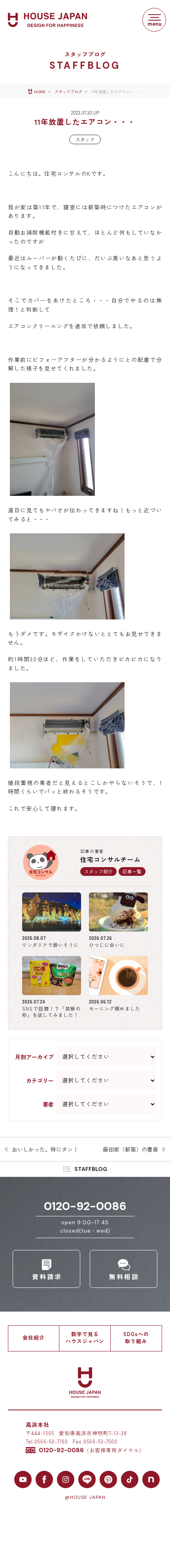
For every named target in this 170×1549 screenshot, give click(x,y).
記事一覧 (132, 871)
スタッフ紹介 (98, 871)
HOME (39, 91)
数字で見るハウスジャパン (85, 1337)
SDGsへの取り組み (136, 1337)
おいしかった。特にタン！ (45, 1149)
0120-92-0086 (85, 1206)
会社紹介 (34, 1337)
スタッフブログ (68, 91)
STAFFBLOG (90, 1169)
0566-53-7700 (51, 1441)
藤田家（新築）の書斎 (130, 1149)
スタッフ (85, 139)
